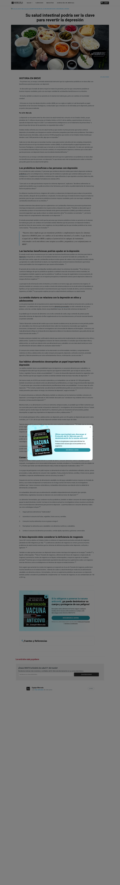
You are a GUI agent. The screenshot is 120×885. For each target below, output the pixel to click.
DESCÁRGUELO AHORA (72, 450)
